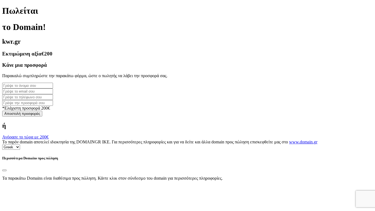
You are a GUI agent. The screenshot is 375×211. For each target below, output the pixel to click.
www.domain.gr (303, 142)
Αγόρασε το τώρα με (25, 137)
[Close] (4, 170)
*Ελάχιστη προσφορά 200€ (26, 108)
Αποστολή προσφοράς (22, 114)
